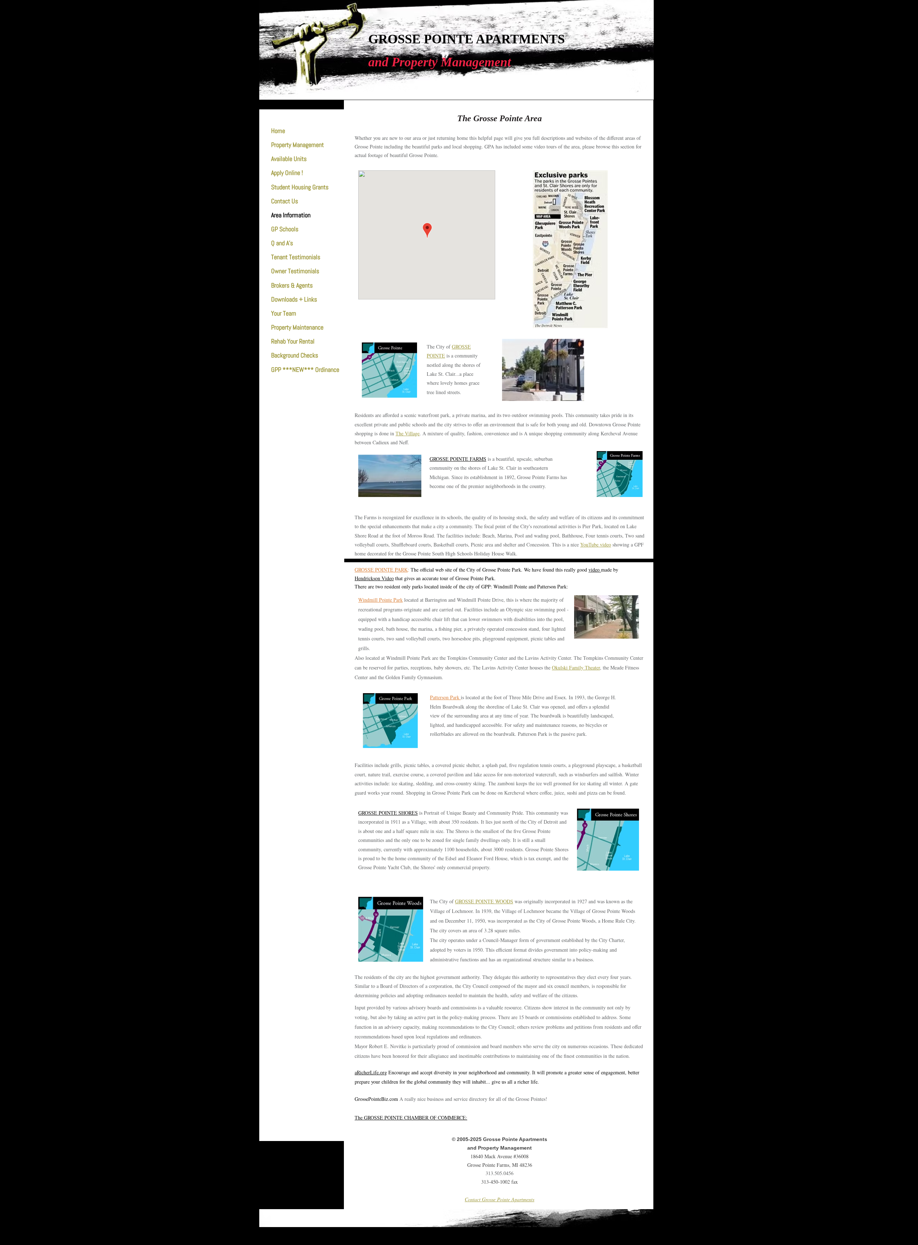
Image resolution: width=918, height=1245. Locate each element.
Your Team (283, 313)
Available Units (289, 159)
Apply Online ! (287, 173)
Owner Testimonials (295, 271)
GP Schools (284, 229)
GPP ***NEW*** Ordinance (305, 369)
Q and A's (282, 243)
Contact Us (284, 201)
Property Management (297, 145)
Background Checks (294, 355)
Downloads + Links (294, 299)
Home (278, 131)
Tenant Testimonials (295, 257)
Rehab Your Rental (292, 341)
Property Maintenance (297, 327)
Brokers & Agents (292, 285)
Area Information (291, 215)
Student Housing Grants (299, 187)
